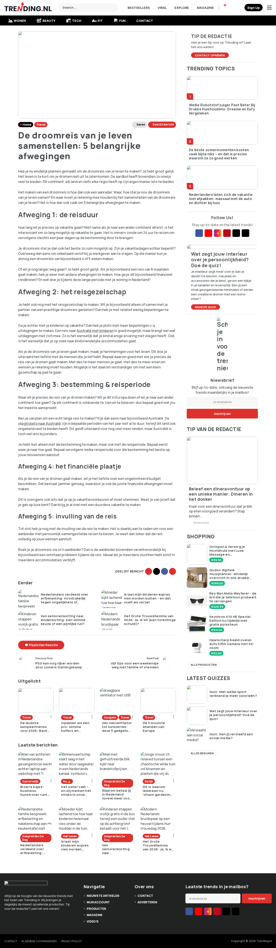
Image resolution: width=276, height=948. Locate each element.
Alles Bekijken (202, 753)
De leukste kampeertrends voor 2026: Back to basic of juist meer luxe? (33, 727)
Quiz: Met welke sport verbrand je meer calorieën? (233, 694)
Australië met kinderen (95, 330)
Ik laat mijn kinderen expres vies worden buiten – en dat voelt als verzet (147, 598)
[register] (254, 7)
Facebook (164, 571)
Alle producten (204, 665)
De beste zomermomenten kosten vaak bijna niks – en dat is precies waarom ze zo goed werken (219, 154)
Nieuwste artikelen (103, 896)
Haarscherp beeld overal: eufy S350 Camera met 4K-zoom (231, 644)
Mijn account (98, 902)
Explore (181, 7)
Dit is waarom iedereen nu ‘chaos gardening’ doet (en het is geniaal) (158, 791)
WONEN (20, 20)
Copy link (148, 571)
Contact (144, 20)
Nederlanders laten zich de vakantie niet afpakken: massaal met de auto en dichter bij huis (220, 199)
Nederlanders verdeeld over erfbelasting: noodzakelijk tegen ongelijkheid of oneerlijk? (64, 598)
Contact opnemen (210, 55)
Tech (76, 20)
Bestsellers (139, 7)
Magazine (205, 7)
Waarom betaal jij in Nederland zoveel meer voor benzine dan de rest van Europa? (116, 794)
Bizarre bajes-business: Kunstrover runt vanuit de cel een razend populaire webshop (34, 791)
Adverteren (147, 902)
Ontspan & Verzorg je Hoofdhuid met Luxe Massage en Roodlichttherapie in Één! (231, 550)
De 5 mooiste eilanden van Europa (154, 727)
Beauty (48, 20)
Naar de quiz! (205, 307)
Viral (162, 7)
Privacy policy (71, 941)
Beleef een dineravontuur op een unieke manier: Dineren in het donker (221, 494)
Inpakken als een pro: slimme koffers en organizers (75, 727)
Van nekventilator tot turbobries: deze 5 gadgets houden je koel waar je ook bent (117, 727)
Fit (100, 20)
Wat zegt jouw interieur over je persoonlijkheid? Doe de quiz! (233, 715)
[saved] (239, 7)
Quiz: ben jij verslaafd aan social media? (231, 736)
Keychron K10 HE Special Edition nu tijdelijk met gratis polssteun (230, 620)
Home (27, 124)
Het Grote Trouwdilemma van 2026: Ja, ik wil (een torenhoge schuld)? (150, 620)
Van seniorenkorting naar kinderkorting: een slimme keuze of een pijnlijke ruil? (63, 620)
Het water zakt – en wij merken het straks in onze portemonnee (76, 791)
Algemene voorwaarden (39, 941)
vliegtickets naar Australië (39, 423)
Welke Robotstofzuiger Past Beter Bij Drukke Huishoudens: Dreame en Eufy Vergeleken (222, 109)
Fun (122, 20)
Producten (96, 909)
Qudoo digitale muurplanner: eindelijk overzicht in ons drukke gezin (229, 574)
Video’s (93, 921)
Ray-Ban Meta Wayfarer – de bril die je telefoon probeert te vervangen (233, 597)
